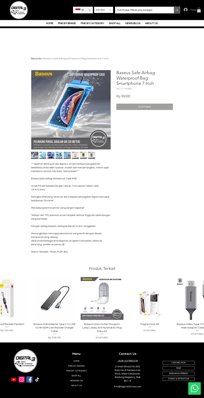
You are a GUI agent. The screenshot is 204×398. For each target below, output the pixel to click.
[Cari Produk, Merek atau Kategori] (177, 10)
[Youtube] (14, 379)
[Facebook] (29, 379)
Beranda (36, 58)
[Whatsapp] (194, 388)
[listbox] (103, 10)
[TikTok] (37, 379)
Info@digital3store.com (127, 386)
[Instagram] (21, 379)
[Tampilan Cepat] (54, 298)
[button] (103, 10)
